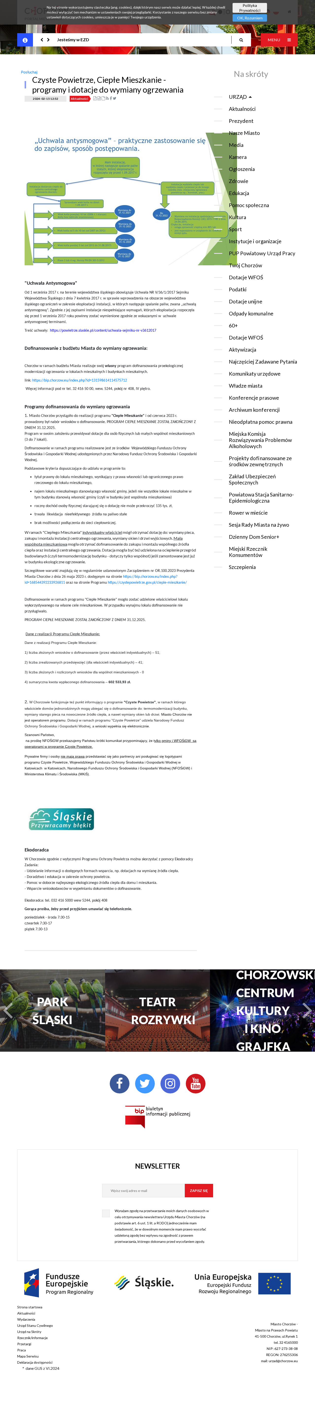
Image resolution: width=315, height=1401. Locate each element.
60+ (233, 325)
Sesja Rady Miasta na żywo (259, 525)
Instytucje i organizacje (255, 241)
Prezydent (241, 121)
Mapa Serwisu (28, 1356)
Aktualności (79, 98)
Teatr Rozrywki (52, 1011)
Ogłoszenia (242, 169)
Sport (235, 229)
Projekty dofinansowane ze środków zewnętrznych (260, 461)
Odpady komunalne (251, 313)
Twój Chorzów (245, 265)
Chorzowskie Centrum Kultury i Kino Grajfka (157, 1010)
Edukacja (239, 193)
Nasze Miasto (244, 133)
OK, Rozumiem (250, 17)
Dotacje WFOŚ (246, 277)
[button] (42, 39)
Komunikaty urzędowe (255, 373)
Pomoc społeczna (249, 205)
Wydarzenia (26, 1319)
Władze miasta (246, 385)
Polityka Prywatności (249, 8)
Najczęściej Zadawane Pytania (263, 361)
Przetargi (24, 1344)
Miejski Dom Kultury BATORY (262, 1011)
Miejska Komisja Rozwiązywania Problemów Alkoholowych (260, 440)
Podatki (238, 289)
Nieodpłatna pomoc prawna (260, 422)
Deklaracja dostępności (34, 1362)
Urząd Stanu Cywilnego (35, 1325)
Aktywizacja (242, 349)
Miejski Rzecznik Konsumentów (248, 552)
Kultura (237, 217)
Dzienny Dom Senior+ (254, 537)
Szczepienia (242, 567)
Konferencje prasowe (254, 398)
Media (236, 145)
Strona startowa (29, 1307)
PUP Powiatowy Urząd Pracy (262, 253)
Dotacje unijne (245, 301)
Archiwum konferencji (254, 410)
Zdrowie (238, 181)
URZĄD (238, 97)
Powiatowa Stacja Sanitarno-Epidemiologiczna (261, 497)
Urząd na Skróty (29, 1332)
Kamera (238, 157)
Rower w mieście (248, 512)
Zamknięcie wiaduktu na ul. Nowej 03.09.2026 (101, 39)
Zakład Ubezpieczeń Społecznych (252, 479)
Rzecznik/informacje (32, 1338)
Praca (21, 1350)
